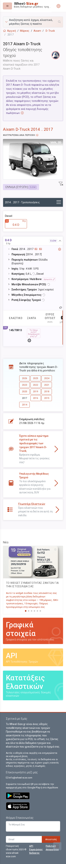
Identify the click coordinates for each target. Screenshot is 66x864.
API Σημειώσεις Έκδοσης (36, 849)
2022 (35, 385)
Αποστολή (51, 839)
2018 (46, 391)
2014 (24, 404)
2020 (24, 391)
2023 (24, 385)
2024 (46, 378)
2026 (24, 378)
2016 (35, 398)
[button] (33, 21)
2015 (46, 398)
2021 (46, 385)
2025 (35, 378)
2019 (35, 391)
